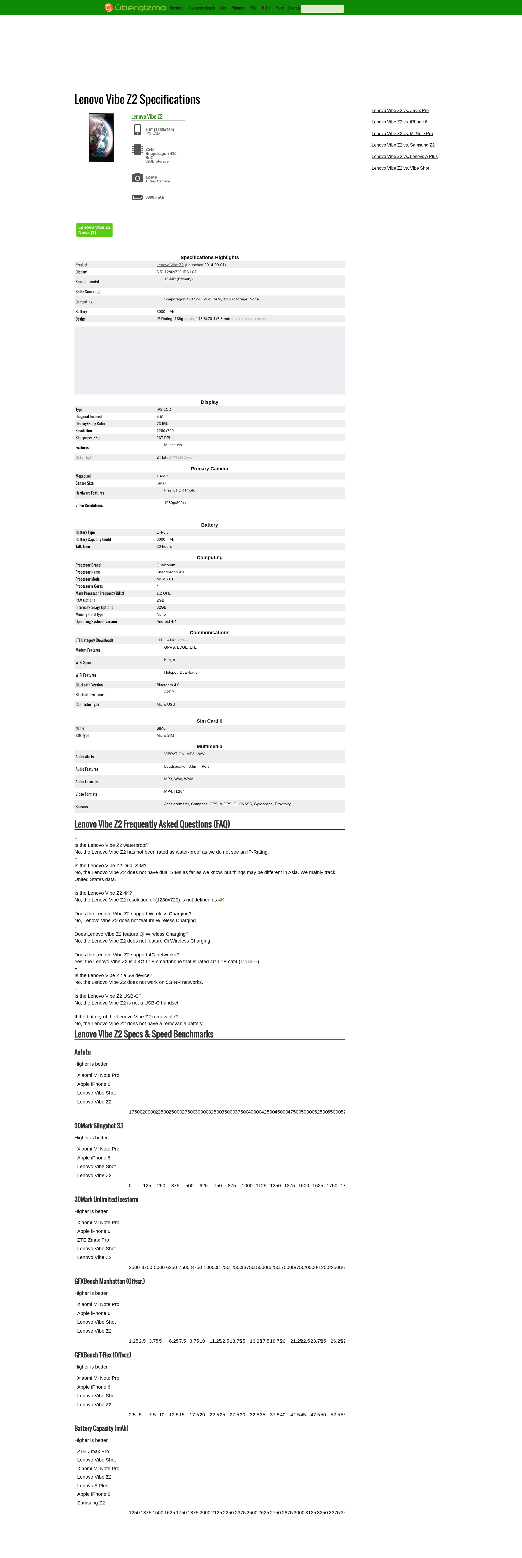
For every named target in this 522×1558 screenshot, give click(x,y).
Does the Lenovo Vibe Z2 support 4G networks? (126, 954)
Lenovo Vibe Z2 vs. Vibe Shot (400, 168)
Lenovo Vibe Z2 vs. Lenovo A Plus (405, 156)
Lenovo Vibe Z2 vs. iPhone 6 (399, 122)
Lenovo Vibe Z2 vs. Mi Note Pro (402, 133)
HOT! (266, 7)
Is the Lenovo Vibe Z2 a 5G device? (113, 975)
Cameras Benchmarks (207, 7)
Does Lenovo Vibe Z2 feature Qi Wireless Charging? (131, 934)
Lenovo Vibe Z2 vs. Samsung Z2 (403, 145)
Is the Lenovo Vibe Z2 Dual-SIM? (110, 865)
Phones (238, 7)
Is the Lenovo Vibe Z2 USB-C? (107, 996)
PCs (253, 7)
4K (221, 900)
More (279, 7)
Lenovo (138, 116)
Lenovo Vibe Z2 (170, 265)
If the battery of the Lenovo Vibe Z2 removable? (126, 1016)
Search (294, 8)
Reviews (177, 7)
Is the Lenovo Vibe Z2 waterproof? (111, 845)
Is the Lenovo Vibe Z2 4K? (103, 893)
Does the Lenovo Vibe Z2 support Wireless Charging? (132, 913)
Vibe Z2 (155, 116)
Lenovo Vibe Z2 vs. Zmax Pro (400, 110)
